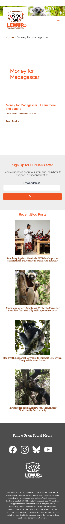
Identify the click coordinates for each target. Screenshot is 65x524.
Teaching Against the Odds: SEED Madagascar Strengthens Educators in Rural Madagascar (32, 259)
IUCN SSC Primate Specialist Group (33, 501)
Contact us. (54, 501)
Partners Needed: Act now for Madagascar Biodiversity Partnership (32, 409)
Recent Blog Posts (32, 214)
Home (10, 37)
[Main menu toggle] (58, 19)
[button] (59, 3)
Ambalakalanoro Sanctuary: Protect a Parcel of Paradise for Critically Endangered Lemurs (32, 309)
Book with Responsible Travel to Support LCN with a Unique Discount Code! (32, 359)
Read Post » (12, 121)
